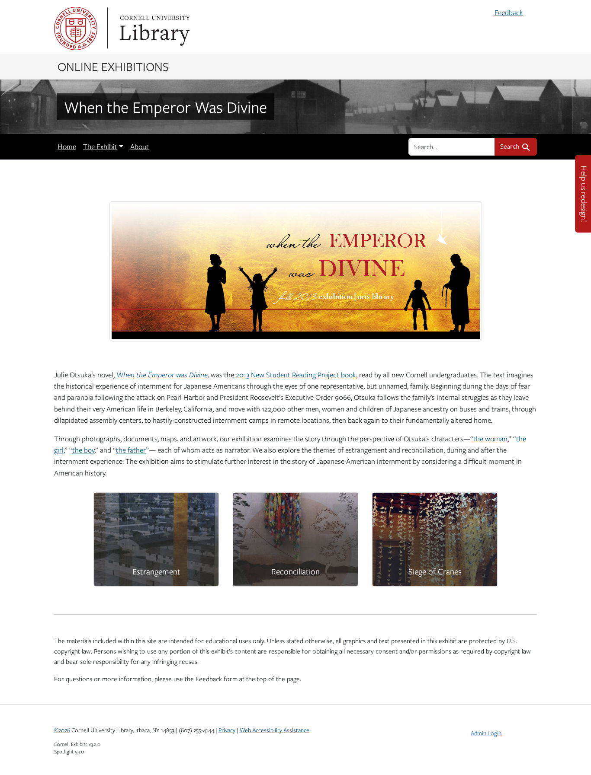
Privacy (226, 730)
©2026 (62, 730)
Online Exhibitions (113, 66)
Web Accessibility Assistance (274, 730)
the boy (83, 450)
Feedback (509, 12)
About (139, 146)
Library (153, 28)
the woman (490, 438)
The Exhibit (100, 146)
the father (131, 450)
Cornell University (75, 28)
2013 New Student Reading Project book (295, 375)
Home (67, 146)
